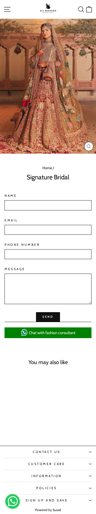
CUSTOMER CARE (46, 464)
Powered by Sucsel (48, 510)
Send (47, 317)
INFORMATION (46, 476)
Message (15, 269)
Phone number (22, 245)
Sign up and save (47, 500)
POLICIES (46, 488)
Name (11, 196)
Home (47, 168)
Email (11, 220)
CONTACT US (46, 452)
